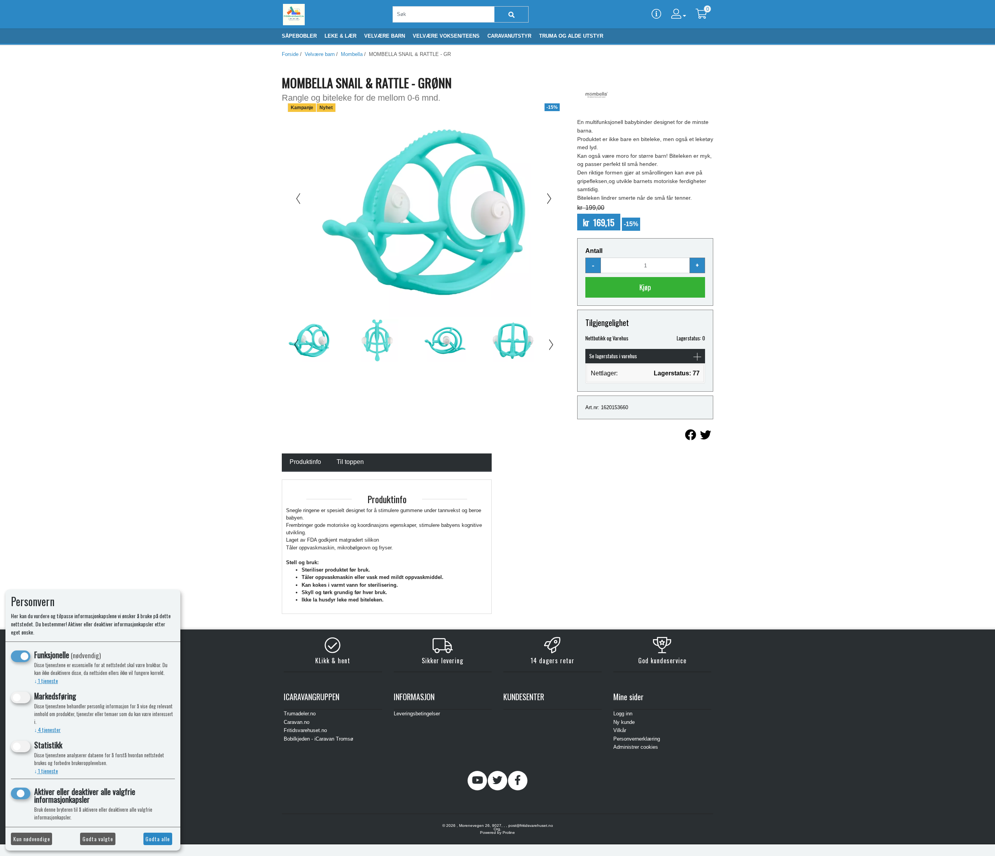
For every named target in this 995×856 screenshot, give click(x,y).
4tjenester (47, 729)
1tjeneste (46, 680)
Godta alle (157, 839)
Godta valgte (97, 839)
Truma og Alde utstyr (571, 36)
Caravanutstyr (509, 36)
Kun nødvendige (31, 839)
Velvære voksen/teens (446, 36)
